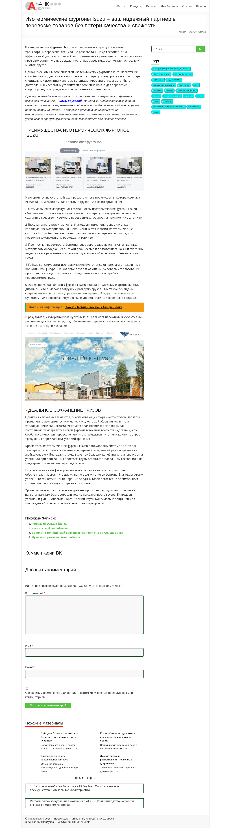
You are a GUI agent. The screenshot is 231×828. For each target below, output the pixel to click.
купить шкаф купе (172, 96)
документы (184, 85)
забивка (157, 90)
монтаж (189, 96)
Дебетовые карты (161, 74)
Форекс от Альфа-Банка (49, 523)
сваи (156, 101)
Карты (121, 6)
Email (29, 667)
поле (200, 96)
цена (156, 112)
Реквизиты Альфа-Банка (50, 528)
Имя (29, 646)
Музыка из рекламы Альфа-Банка (56, 537)
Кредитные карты (183, 74)
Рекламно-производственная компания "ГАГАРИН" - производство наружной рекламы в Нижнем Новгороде (82, 803)
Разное (201, 6)
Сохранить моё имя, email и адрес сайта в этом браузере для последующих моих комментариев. (79, 695)
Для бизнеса (169, 6)
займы (170, 90)
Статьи (187, 6)
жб (196, 85)
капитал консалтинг (187, 90)
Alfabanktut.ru (36, 818)
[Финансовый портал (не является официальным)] (43, 3)
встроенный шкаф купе (164, 85)
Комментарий (35, 593)
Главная (182, 32)
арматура (158, 80)
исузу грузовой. (70, 100)
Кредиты (136, 6)
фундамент (194, 107)
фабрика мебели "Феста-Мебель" (169, 107)
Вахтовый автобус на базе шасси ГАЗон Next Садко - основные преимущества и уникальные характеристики (74, 788)
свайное (167, 101)
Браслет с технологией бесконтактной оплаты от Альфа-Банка (77, 532)
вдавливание (174, 80)
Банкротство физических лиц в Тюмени (171, 69)
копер (156, 96)
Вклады (151, 6)
